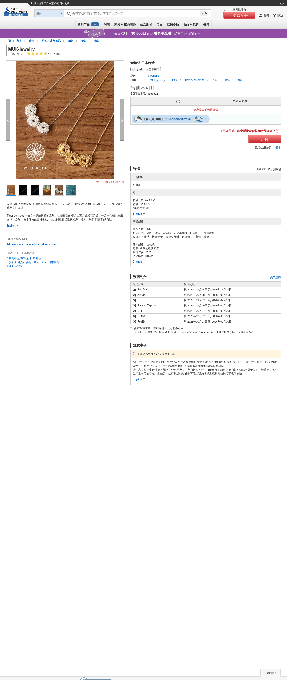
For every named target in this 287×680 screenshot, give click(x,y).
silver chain (49, 244)
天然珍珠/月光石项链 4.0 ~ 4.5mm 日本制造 (32, 262)
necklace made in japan (26, 244)
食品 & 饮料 (191, 24)
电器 (159, 24)
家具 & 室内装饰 (125, 24)
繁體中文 (154, 69)
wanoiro (154, 75)
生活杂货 (146, 24)
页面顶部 (271, 673)
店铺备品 (173, 24)
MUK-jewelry (158, 80)
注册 (265, 139)
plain (8, 244)
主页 (8, 41)
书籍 (206, 24)
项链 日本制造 (14, 266)
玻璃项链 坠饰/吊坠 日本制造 (23, 258)
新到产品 (88, 24)
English (138, 69)
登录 (278, 147)
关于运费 (275, 277)
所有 (19, 41)
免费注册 (240, 15)
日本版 (280, 3)
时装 (107, 24)
